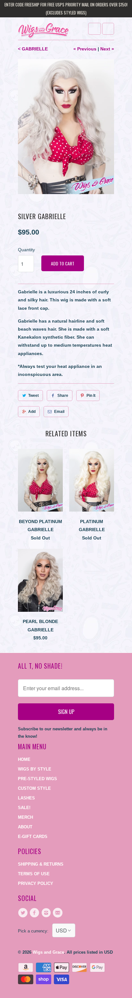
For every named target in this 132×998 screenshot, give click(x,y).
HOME (24, 759)
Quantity (26, 249)
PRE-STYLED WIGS (37, 778)
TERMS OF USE (34, 873)
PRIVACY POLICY (35, 883)
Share (62, 395)
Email (59, 411)
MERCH (25, 817)
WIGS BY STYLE (34, 769)
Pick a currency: (35, 931)
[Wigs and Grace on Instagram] (47, 913)
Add (32, 411)
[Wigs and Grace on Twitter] (23, 913)
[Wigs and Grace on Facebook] (35, 913)
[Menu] (94, 29)
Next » (107, 48)
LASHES (26, 798)
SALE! (24, 807)
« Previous (84, 48)
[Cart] (108, 29)
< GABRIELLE (33, 48)
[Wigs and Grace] (43, 31)
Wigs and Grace (48, 952)
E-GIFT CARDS (32, 836)
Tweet (33, 395)
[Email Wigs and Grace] (58, 913)
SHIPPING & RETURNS (40, 864)
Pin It (91, 395)
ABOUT (25, 826)
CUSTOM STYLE (34, 788)
